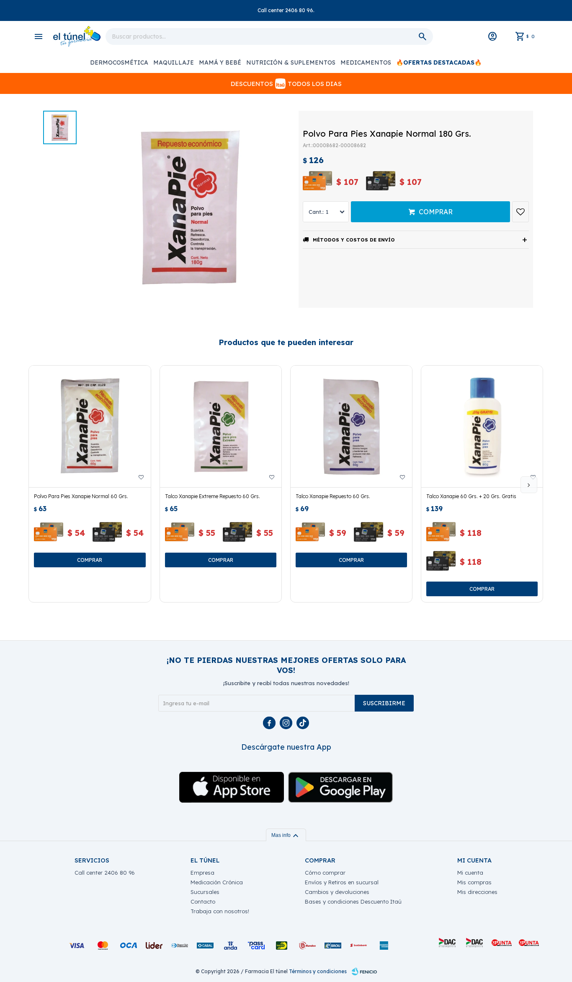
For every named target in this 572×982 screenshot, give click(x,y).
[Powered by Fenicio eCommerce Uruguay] (364, 971)
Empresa (202, 872)
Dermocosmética (119, 62)
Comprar (436, 212)
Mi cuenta (470, 872)
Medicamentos (365, 62)
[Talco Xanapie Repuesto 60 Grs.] (351, 426)
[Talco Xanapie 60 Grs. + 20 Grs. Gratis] (482, 426)
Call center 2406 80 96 (105, 872)
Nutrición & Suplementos (290, 62)
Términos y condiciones (318, 971)
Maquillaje (173, 62)
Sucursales (205, 891)
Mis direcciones (477, 891)
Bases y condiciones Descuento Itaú (353, 901)
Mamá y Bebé (220, 62)
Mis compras (474, 882)
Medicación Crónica (217, 882)
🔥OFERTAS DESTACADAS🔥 (439, 62)
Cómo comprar (325, 872)
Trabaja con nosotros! (220, 911)
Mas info (286, 835)
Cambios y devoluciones (337, 891)
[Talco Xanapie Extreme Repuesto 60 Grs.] (220, 426)
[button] (528, 484)
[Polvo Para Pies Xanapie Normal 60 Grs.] (89, 426)
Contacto (203, 901)
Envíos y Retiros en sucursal (342, 882)
